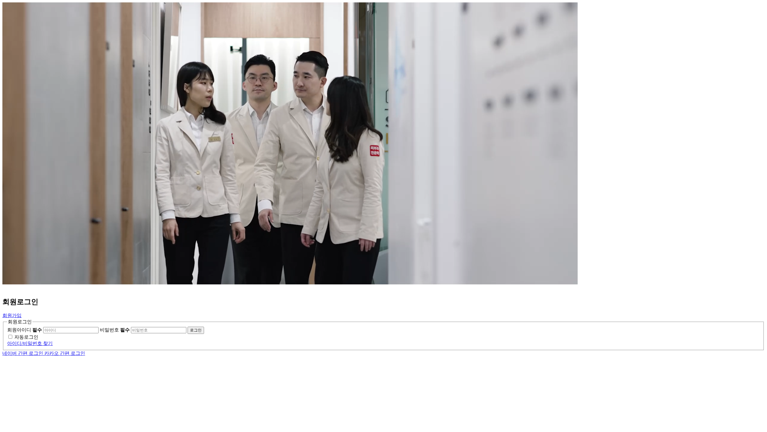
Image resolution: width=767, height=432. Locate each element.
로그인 (196, 330)
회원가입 (12, 315)
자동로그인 (26, 337)
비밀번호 (115, 329)
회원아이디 (24, 329)
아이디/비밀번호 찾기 (30, 343)
